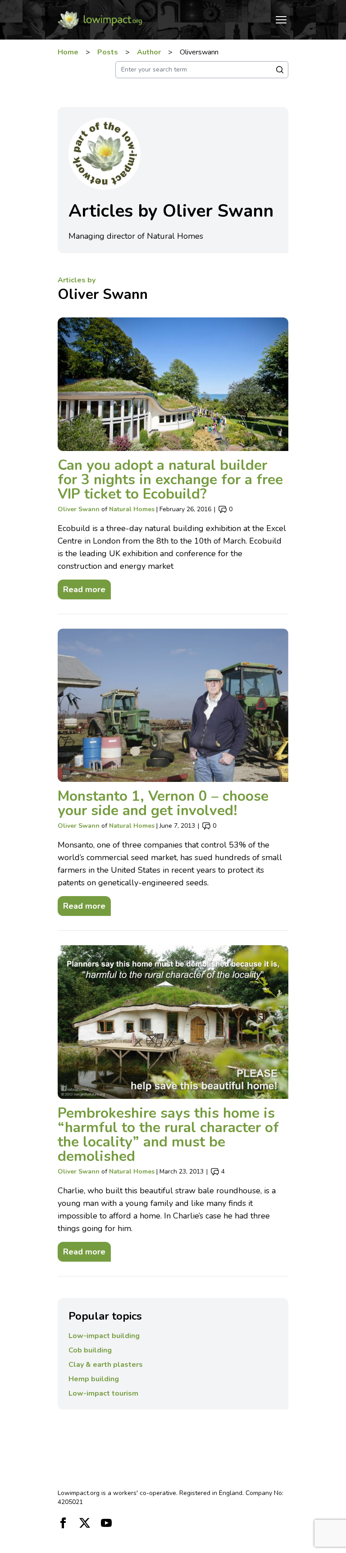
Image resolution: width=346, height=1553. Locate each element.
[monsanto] (173, 705)
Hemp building (93, 1379)
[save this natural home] (173, 1022)
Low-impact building (104, 1336)
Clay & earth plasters (105, 1365)
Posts (107, 52)
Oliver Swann (103, 294)
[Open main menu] (281, 20)
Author (149, 52)
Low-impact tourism (103, 1393)
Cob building (90, 1350)
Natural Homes (132, 509)
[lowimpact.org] (100, 20)
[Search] (279, 69)
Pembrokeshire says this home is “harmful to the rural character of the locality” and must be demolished (168, 1134)
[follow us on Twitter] (84, 1522)
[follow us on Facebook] (63, 1522)
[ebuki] (173, 384)
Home (68, 52)
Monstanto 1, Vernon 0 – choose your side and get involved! (163, 803)
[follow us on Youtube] (106, 1522)
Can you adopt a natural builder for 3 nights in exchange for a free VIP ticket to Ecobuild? (170, 479)
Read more (81, 587)
